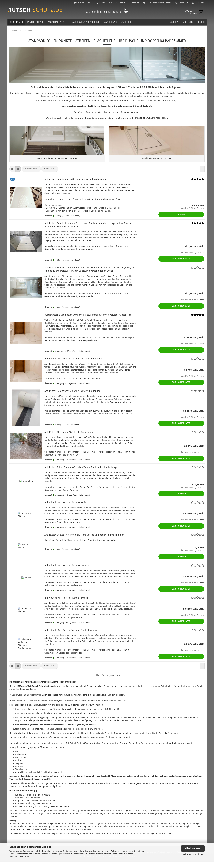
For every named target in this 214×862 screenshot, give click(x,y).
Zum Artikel (181, 214)
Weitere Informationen (193, 854)
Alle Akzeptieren (192, 848)
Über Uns (188, 22)
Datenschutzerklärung (19, 856)
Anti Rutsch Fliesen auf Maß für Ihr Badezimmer (69, 432)
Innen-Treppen (35, 22)
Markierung (110, 22)
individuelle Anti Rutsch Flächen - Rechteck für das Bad (73, 358)
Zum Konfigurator (181, 259)
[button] (12, 169)
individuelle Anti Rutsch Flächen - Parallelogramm (70, 630)
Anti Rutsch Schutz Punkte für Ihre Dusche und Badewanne (75, 179)
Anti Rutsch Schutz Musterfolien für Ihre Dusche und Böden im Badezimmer (84, 534)
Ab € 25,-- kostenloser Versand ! (158, 3)
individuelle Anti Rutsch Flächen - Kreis (65, 502)
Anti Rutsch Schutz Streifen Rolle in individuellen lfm (72, 391)
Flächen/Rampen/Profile (85, 22)
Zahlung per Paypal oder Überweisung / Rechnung (118, 3)
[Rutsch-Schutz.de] (40, 9)
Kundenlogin (199, 3)
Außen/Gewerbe (57, 22)
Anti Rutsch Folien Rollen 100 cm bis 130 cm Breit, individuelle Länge (80, 467)
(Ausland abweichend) (71, 216)
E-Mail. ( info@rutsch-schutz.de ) (114, 737)
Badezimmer (16, 22)
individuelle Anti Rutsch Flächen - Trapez (66, 597)
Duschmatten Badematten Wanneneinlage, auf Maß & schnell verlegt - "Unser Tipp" (88, 314)
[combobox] (31, 169)
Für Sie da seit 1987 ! (84, 3)
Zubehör (126, 22)
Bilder (201, 22)
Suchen (174, 22)
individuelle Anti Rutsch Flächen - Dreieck (66, 565)
